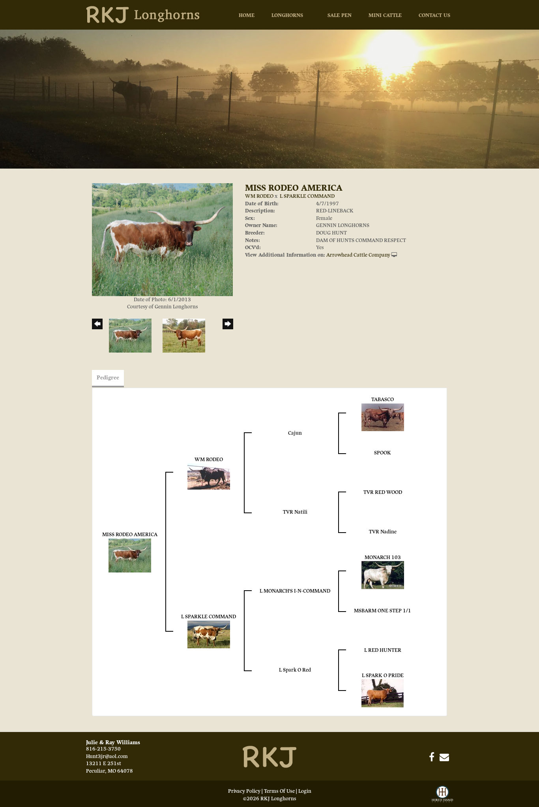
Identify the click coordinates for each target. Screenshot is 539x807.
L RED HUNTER (382, 650)
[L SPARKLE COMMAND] (208, 634)
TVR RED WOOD (382, 492)
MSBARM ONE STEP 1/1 (382, 611)
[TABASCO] (382, 417)
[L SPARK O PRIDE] (382, 693)
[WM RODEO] (208, 476)
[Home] (269, 756)
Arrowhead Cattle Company (358, 255)
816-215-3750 (103, 749)
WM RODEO (259, 196)
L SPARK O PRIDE (383, 675)
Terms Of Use (279, 791)
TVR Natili (295, 512)
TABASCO (382, 399)
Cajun (295, 433)
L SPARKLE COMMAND (307, 196)
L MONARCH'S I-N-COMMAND (295, 591)
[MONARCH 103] (382, 575)
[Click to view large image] (162, 239)
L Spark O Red (295, 670)
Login (304, 791)
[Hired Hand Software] (442, 794)
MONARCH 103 (383, 557)
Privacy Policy (244, 791)
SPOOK (382, 453)
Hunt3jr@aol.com (107, 756)
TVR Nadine (383, 532)
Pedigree (108, 377)
